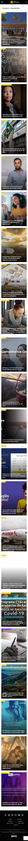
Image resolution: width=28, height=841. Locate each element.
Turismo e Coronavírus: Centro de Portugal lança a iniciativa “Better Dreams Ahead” (12, 694)
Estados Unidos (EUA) (6, 84)
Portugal (4, 228)
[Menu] (2, 2)
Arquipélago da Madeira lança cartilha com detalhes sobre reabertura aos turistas (11, 258)
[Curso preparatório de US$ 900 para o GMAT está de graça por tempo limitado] (14, 317)
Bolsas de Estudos (6, 593)
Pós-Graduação (5, 300)
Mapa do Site (10, 823)
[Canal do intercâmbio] (14, 2)
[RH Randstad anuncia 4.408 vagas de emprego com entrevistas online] (14, 717)
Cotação (19, 819)
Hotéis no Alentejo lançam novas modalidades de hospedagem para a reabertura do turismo (13, 294)
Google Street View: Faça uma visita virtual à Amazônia (13, 550)
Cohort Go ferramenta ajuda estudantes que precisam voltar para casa (13, 475)
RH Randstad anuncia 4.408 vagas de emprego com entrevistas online (13, 731)
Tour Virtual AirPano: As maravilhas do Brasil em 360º (13, 332)
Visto (3, 156)
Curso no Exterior (6, 629)
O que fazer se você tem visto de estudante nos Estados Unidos (12, 187)
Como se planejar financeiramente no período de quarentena (13, 440)
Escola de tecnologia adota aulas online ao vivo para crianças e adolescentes (12, 766)
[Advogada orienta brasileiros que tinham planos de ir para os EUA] (14, 101)
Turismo (3, 517)
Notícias (4, 338)
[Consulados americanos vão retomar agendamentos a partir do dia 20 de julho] (14, 137)
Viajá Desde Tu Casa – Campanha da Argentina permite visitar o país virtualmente (13, 587)
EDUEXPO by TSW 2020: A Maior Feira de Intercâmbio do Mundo (12, 803)
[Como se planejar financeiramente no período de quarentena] (14, 426)
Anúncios (10, 821)
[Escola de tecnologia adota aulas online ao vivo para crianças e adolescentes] (14, 753)
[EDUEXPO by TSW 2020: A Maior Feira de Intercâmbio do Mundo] (14, 789)
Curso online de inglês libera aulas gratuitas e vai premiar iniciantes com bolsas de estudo (13, 511)
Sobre (10, 819)
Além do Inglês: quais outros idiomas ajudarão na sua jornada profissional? (13, 78)
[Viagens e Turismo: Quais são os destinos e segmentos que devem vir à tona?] (14, 572)
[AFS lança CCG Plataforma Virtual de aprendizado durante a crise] (14, 354)
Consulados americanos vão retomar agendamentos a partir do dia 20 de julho (13, 150)
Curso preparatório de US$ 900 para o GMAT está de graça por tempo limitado (13, 330)
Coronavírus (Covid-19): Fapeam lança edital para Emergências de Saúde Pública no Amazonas (12, 623)
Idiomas (3, 48)
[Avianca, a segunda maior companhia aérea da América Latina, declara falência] (14, 534)
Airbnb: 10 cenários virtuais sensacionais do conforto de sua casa (12, 403)
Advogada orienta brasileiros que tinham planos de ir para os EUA (12, 115)
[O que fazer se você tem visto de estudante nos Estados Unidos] (14, 173)
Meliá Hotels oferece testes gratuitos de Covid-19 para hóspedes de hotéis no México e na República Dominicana (13, 42)
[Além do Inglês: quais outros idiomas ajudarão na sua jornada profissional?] (14, 65)
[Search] (26, 2)
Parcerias (20, 821)
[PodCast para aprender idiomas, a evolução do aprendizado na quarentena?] (14, 209)
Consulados (4, 120)
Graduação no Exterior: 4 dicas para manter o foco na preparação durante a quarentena (13, 658)
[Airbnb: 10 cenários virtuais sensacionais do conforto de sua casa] (14, 390)
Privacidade (21, 823)
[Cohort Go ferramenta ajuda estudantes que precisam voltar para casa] (14, 462)
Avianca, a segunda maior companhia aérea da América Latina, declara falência (13, 547)
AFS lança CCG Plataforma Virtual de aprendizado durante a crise (13, 368)
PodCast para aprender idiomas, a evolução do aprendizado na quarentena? (12, 222)
